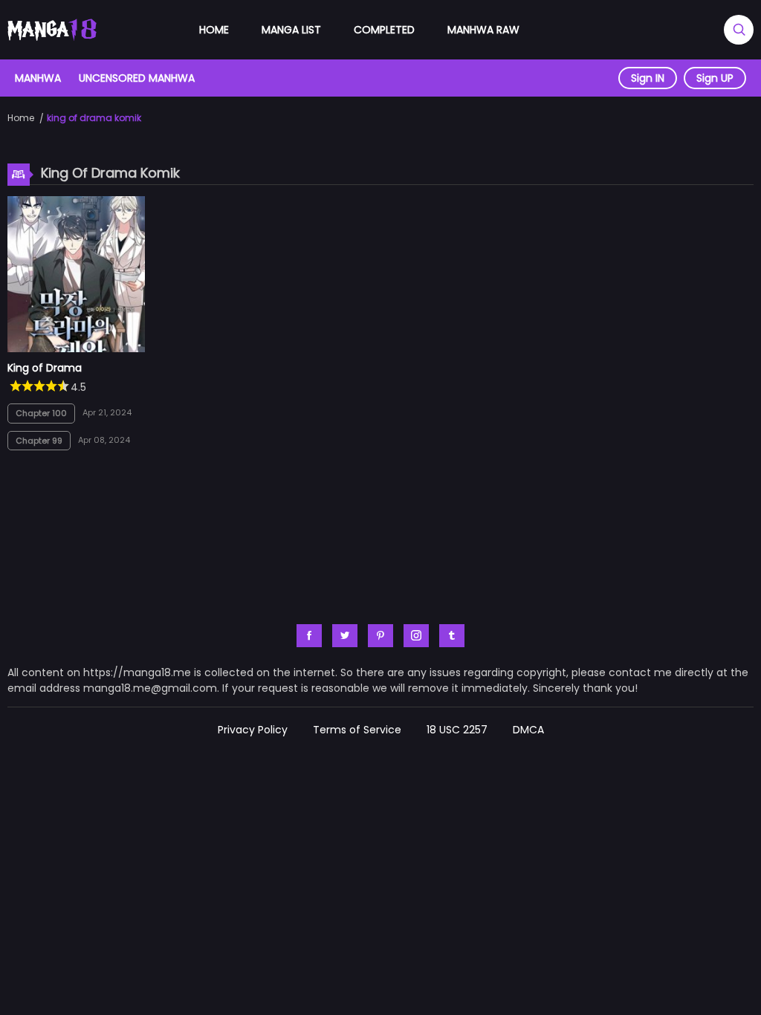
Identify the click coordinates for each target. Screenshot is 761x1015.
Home (214, 29)
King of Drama (44, 367)
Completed (384, 29)
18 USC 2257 (457, 729)
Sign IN (647, 78)
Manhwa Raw (483, 29)
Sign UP (715, 78)
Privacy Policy (253, 729)
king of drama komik (94, 117)
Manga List (291, 29)
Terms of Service (357, 729)
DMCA (528, 729)
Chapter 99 (39, 441)
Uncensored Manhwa (137, 78)
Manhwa (38, 78)
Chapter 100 (41, 413)
